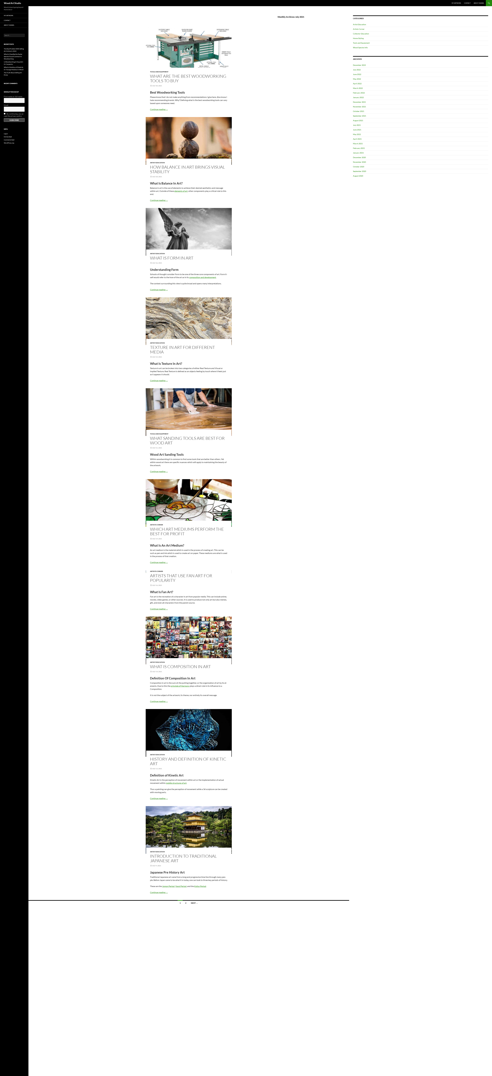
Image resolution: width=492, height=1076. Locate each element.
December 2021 (359, 102)
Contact (467, 3)
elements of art (181, 191)
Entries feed (8, 137)
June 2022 (357, 74)
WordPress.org (9, 143)
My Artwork (456, 3)
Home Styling (358, 38)
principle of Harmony (180, 686)
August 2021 (358, 120)
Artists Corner (156, 525)
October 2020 (358, 167)
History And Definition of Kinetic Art (188, 761)
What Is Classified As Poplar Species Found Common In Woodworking (13, 56)
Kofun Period (200, 886)
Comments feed (9, 140)
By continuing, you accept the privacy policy (14, 115)
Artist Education (157, 163)
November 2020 (359, 162)
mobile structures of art (176, 783)
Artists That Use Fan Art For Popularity (181, 578)
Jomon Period (168, 886)
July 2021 (357, 125)
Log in (6, 134)
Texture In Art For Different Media (182, 350)
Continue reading (159, 109)
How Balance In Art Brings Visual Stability (187, 169)
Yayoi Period (180, 886)
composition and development (202, 277)
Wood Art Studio (12, 3)
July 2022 (357, 70)
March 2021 (358, 143)
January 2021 (358, 153)
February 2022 (359, 93)
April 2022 (357, 83)
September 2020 (359, 171)
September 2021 (359, 116)
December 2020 (359, 157)
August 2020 (358, 176)
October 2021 (358, 111)
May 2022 (357, 79)
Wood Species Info (360, 47)
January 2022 (358, 97)
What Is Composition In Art (180, 666)
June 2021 (357, 130)
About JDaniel (479, 3)
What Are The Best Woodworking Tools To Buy (188, 78)
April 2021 (357, 139)
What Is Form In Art (171, 258)
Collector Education (361, 34)
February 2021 (359, 148)
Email (6, 105)
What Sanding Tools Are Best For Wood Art (187, 440)
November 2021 (359, 107)
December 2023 (359, 65)
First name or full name (13, 96)
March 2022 (358, 88)
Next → (194, 903)
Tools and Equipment (159, 72)
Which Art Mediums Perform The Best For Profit (187, 531)
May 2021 (357, 134)
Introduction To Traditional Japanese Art (183, 858)
